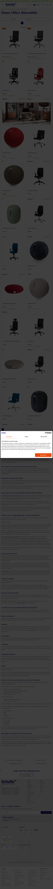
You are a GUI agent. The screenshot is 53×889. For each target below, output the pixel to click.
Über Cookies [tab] (44, 436)
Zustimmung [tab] (9, 436)
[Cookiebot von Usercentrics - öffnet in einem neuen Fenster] (46, 433)
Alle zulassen (43, 455)
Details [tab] (26, 436)
